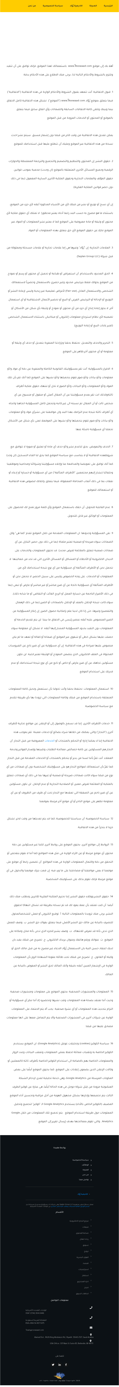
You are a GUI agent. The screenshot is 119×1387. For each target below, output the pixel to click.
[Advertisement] (59, 34)
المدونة (86, 1170)
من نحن (85, 1175)
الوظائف (85, 1165)
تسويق (86, 1245)
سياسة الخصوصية (81, 1160)
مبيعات (85, 1227)
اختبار (86, 1288)
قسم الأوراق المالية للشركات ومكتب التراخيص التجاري (70, 1206)
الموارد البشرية (83, 1258)
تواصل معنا (84, 1180)
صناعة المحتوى (82, 1233)
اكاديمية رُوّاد (83, 1194)
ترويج (86, 1251)
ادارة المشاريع (83, 1282)
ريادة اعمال (84, 1239)
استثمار (85, 1276)
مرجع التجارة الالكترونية (79, 1221)
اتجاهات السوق (82, 1294)
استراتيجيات (83, 1270)
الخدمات (50, 741)
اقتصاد (86, 1264)
